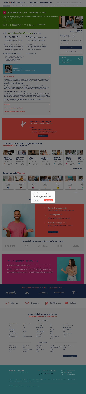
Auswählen (36, 200)
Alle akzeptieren (49, 200)
